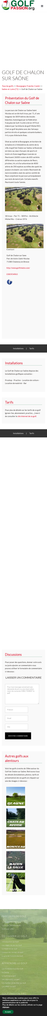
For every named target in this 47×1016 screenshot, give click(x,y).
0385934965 (12, 274)
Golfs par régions (9, 922)
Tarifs (31, 348)
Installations (18, 348)
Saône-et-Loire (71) (10, 89)
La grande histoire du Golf (12, 956)
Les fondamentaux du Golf (12, 969)
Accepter (8, 1012)
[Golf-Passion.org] (18, 5)
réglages (5, 1007)
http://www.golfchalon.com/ (18, 268)
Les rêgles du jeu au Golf (12, 945)
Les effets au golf (9, 986)
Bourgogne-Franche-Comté (28, 86)
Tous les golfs (7, 86)
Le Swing (5, 972)
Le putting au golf (9, 976)
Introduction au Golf (10, 942)
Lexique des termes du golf (12, 952)
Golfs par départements (11, 925)
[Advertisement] (23, 38)
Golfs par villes (8, 929)
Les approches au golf (10, 979)
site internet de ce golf (27, 416)
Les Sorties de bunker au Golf (14, 983)
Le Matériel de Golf (9, 949)
